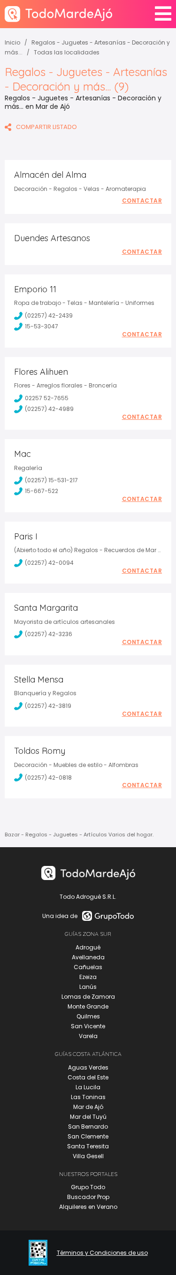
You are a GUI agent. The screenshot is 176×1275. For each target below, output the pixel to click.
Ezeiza (88, 977)
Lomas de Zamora (88, 997)
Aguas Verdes (88, 1067)
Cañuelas (88, 967)
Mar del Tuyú (88, 1117)
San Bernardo (88, 1127)
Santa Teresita (88, 1146)
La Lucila (88, 1087)
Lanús (88, 987)
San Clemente (88, 1136)
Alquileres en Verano (88, 1207)
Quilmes (88, 1016)
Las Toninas (88, 1097)
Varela (88, 1036)
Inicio (12, 42)
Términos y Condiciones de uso (102, 1253)
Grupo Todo (88, 1187)
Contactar (142, 201)
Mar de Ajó (88, 1107)
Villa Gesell (88, 1156)
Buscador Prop (88, 1197)
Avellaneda (88, 957)
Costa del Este (88, 1077)
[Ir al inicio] (58, 14)
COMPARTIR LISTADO (46, 126)
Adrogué (88, 947)
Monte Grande (88, 1006)
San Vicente (88, 1026)
